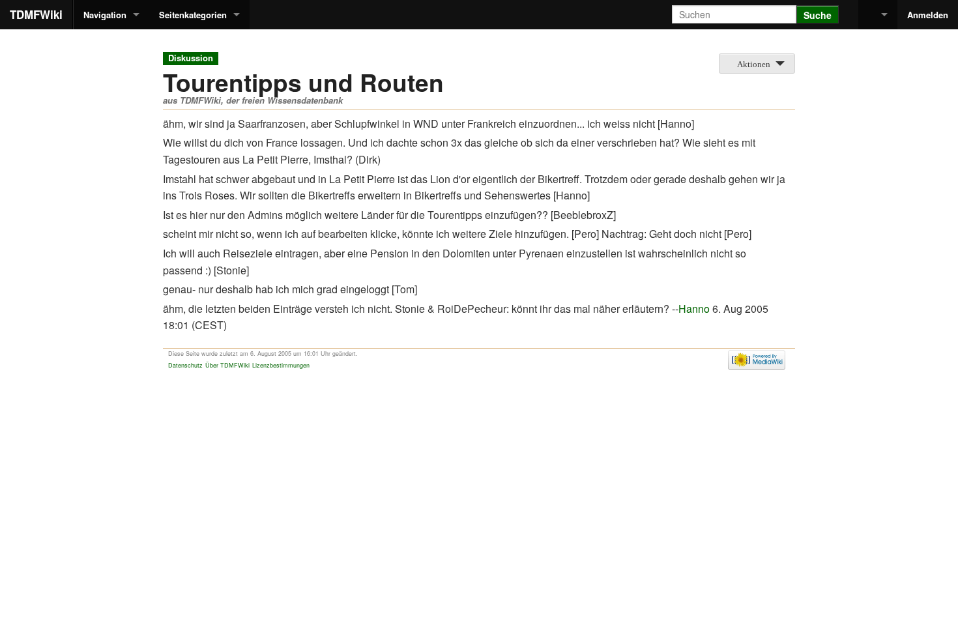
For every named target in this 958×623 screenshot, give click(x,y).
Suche (818, 15)
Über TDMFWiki (227, 365)
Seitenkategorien (193, 14)
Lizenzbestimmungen (281, 365)
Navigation (104, 14)
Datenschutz (185, 365)
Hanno (694, 308)
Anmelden (927, 14)
